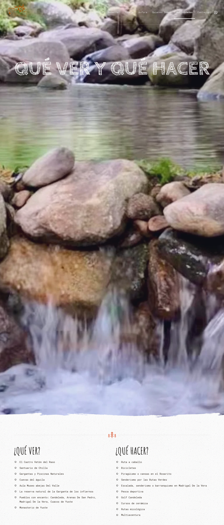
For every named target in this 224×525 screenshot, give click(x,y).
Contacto (203, 12)
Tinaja (129, 12)
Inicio (98, 12)
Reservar (114, 12)
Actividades (184, 12)
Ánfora (142, 12)
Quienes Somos (161, 12)
